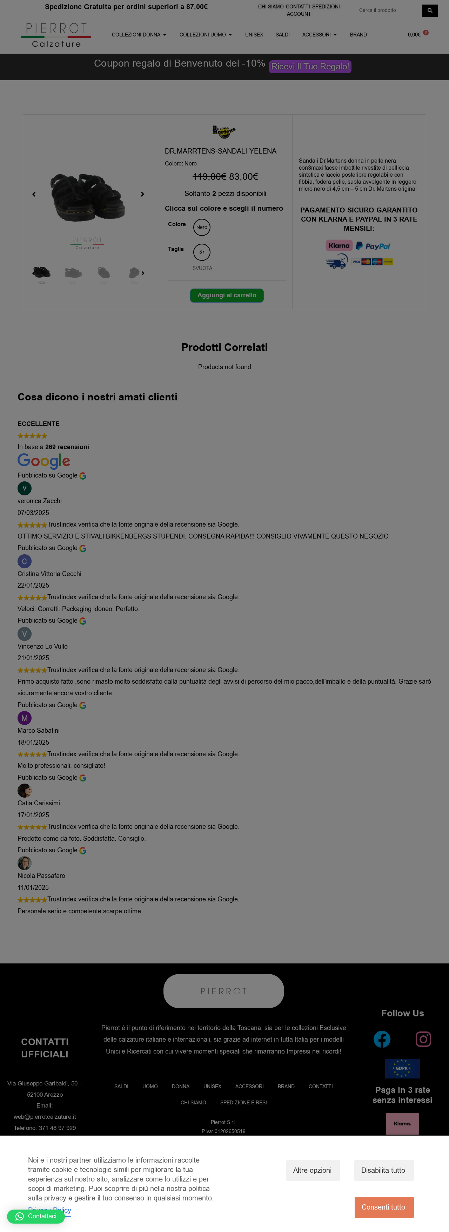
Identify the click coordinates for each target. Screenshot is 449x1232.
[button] (36, 1217)
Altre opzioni (312, 1170)
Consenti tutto (383, 1207)
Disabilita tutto (383, 1170)
